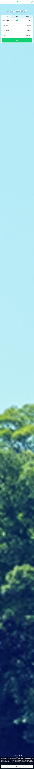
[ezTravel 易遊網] (17, 1)
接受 (17, 766)
